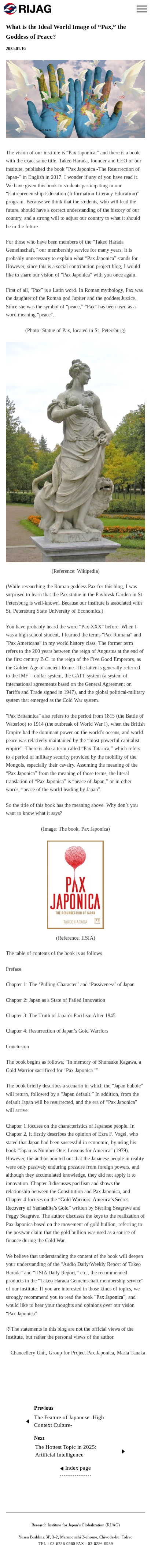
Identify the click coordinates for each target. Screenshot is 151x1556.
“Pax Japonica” (109, 1297)
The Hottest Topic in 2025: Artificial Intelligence (65, 1451)
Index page (78, 1468)
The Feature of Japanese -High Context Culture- (69, 1421)
